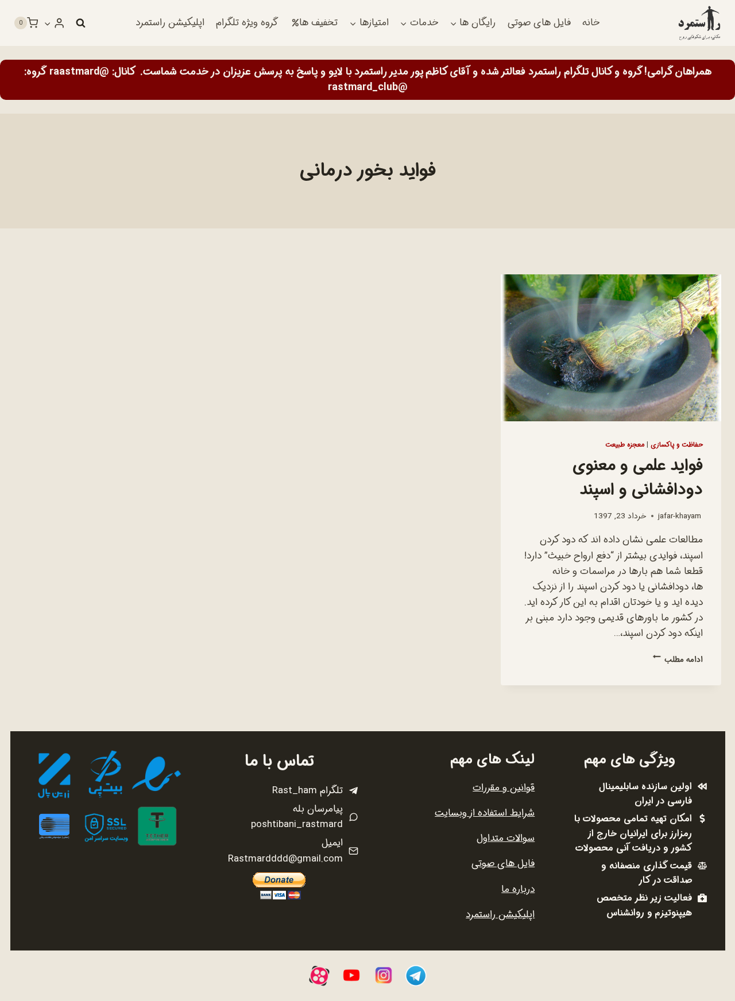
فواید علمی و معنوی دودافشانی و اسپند (637, 478)
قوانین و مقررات (504, 788)
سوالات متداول (506, 838)
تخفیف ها (318, 22)
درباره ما (518, 889)
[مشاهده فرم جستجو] (80, 23)
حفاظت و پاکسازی (677, 445)
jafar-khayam (679, 516)
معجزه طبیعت (624, 445)
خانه (590, 22)
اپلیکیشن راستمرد (170, 22)
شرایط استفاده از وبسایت (485, 813)
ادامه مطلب (678, 660)
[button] (48, 23)
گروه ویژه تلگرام (247, 22)
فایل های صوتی (539, 22)
